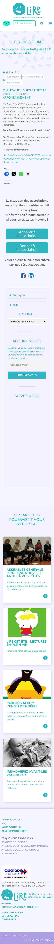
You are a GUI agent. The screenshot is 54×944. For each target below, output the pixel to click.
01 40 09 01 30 (9, 903)
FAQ (3, 823)
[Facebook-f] (42, 23)
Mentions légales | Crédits (38, 940)
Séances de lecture (14, 842)
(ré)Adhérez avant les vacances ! (26, 773)
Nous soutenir (11, 827)
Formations (9, 853)
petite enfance (13, 82)
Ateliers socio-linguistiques (20, 849)
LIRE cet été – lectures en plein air (26, 643)
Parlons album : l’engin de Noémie (21, 704)
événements (12, 76)
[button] (50, 23)
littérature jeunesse (32, 76)
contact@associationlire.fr (20, 907)
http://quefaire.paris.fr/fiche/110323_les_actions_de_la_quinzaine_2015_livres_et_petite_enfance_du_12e (27, 159)
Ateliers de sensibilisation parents (24, 846)
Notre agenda (10, 819)
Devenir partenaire (14, 831)
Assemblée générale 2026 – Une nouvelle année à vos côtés (24, 572)
